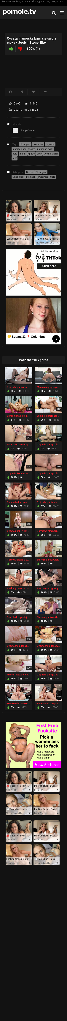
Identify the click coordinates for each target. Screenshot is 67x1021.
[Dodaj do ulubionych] (33, 92)
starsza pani (19, 149)
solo (14, 153)
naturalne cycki (45, 149)
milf (14, 158)
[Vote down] (20, 49)
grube (31, 153)
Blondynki (41, 172)
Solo (52, 176)
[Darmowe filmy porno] (20, 12)
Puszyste (43, 176)
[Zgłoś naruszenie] (45, 92)
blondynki (25, 144)
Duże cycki (18, 176)
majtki (23, 153)
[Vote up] (11, 49)
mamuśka (38, 144)
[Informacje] (10, 92)
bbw (39, 153)
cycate (31, 149)
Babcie (30, 172)
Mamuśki (31, 176)
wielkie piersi (51, 153)
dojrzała (50, 144)
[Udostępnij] (22, 92)
